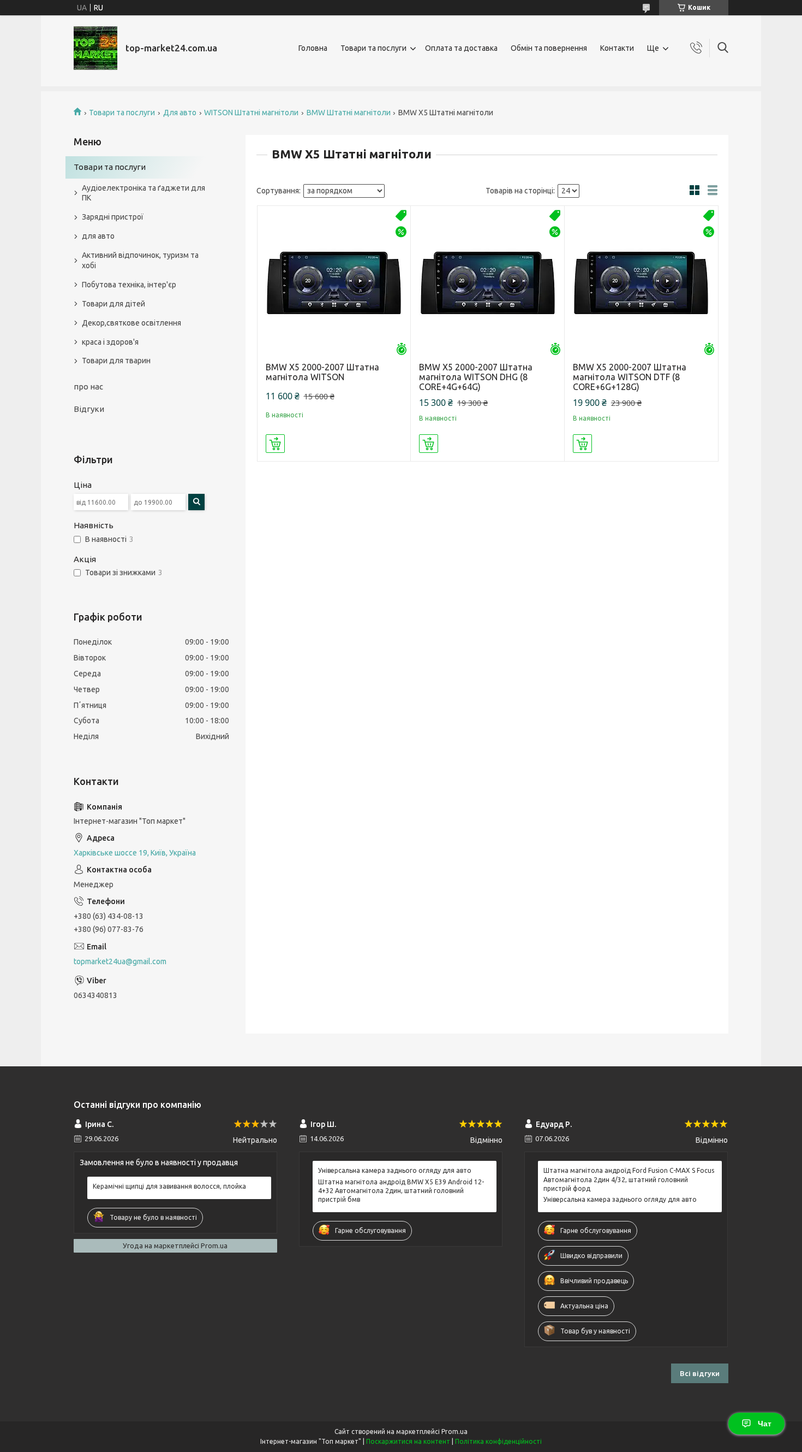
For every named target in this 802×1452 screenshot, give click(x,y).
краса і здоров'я (110, 342)
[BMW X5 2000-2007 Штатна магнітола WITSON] (334, 282)
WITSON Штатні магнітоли (251, 112)
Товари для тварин (116, 360)
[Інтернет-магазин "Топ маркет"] (95, 48)
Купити (275, 443)
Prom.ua (454, 1431)
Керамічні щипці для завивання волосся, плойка (169, 1186)
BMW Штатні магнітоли (349, 112)
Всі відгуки (700, 1373)
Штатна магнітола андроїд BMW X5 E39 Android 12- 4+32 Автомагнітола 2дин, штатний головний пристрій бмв (401, 1190)
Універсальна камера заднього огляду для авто (394, 1170)
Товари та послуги (373, 48)
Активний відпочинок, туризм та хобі (140, 260)
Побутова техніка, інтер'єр (129, 284)
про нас (88, 386)
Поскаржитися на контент (408, 1441)
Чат (764, 1423)
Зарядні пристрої (112, 217)
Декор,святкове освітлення (131, 322)
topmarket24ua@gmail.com (120, 961)
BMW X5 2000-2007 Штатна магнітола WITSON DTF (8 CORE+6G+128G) (629, 377)
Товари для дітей (113, 303)
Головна (312, 48)
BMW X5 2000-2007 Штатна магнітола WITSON (322, 372)
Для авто (179, 112)
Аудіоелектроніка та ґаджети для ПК (143, 193)
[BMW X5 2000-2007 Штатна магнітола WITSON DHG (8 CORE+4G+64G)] (487, 282)
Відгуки (89, 409)
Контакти (617, 48)
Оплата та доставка (461, 48)
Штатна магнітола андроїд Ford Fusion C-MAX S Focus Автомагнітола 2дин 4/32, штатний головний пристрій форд (628, 1179)
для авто (98, 236)
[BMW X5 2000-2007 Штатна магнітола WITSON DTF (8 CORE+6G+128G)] (641, 282)
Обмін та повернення (549, 48)
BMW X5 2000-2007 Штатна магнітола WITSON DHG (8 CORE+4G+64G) (475, 377)
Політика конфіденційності (498, 1441)
